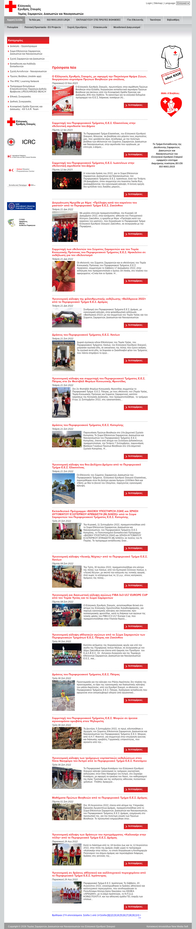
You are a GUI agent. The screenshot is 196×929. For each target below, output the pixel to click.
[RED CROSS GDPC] (21, 170)
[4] (118, 915)
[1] (108, 915)
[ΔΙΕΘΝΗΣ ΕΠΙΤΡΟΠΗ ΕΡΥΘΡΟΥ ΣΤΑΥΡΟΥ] (21, 142)
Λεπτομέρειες (135, 105)
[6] (124, 915)
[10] (137, 915)
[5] (121, 915)
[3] (115, 915)
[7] (127, 915)
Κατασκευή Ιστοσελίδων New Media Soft (167, 926)
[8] (130, 915)
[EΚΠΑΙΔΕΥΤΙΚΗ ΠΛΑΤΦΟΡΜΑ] (21, 185)
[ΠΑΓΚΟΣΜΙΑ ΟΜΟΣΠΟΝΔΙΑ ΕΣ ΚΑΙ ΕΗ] (21, 156)
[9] (133, 915)
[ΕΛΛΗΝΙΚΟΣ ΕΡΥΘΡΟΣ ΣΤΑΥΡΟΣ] (22, 121)
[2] (112, 915)
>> (139, 918)
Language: (170, 3)
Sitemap (158, 3)
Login (149, 3)
